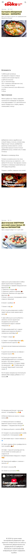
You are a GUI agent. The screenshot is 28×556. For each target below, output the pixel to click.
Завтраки (3, 9)
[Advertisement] (14, 53)
